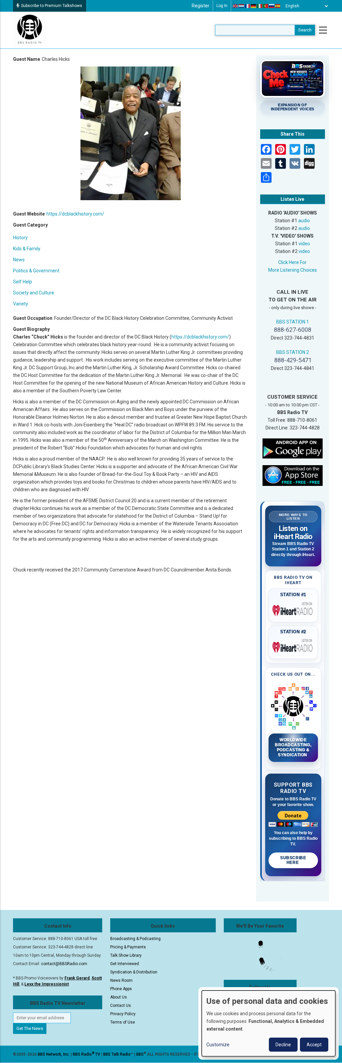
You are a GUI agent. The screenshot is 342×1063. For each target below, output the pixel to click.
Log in (221, 5)
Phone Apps (121, 988)
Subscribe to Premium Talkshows (51, 5)
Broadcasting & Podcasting (135, 938)
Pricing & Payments (128, 947)
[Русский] (272, 6)
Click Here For (292, 262)
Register (200, 5)
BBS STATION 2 (292, 352)
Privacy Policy (123, 1014)
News (19, 259)
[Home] (29, 29)
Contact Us (120, 1005)
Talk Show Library (126, 955)
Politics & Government (36, 270)
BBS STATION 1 (292, 321)
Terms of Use (122, 1022)
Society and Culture (33, 292)
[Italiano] (260, 6)
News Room (121, 980)
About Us (118, 997)
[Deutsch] (254, 6)
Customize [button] (217, 1044)
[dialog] (268, 1023)
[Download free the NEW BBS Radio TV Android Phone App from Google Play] (293, 448)
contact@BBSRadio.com (64, 963)
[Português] (266, 6)
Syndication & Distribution (133, 972)
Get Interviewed (124, 963)
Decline (283, 1044)
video (304, 243)
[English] (236, 6)
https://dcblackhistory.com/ (75, 214)
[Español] (278, 6)
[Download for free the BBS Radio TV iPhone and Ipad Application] (293, 475)
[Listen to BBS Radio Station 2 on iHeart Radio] (293, 646)
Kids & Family (26, 248)
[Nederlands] (242, 6)
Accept (314, 1044)
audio (304, 220)
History (20, 237)
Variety (20, 303)
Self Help (22, 281)
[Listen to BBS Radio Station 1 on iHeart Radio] (293, 609)
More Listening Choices (292, 270)
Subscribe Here (293, 860)
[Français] (248, 6)
